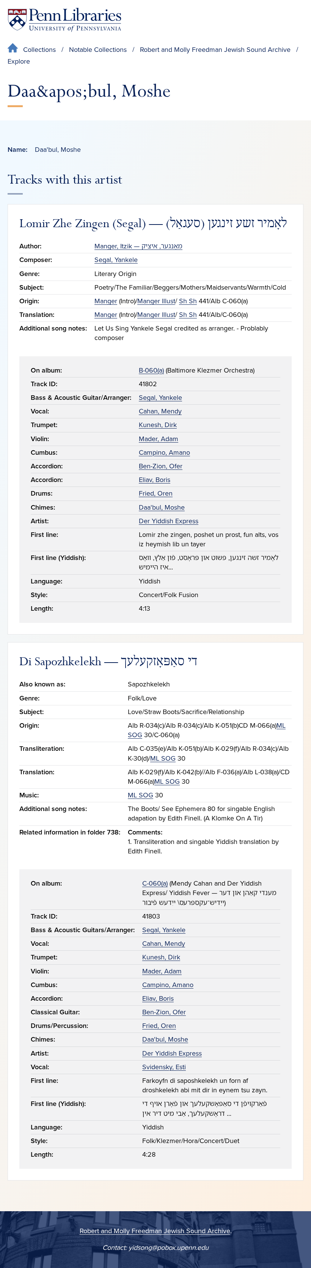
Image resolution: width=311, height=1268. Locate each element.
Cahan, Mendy (160, 411)
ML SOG (163, 758)
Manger (105, 301)
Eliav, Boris (154, 480)
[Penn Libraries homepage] (64, 20)
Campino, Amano (164, 452)
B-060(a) (151, 370)
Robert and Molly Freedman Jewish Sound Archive (215, 49)
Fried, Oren (156, 493)
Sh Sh (188, 301)
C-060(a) (155, 883)
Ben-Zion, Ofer (160, 466)
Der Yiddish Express (168, 521)
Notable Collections (98, 49)
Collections (39, 49)
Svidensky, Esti (164, 1067)
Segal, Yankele (116, 260)
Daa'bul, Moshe (162, 507)
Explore (19, 61)
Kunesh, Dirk (158, 425)
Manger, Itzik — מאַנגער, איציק (138, 246)
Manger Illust (156, 301)
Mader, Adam (158, 439)
